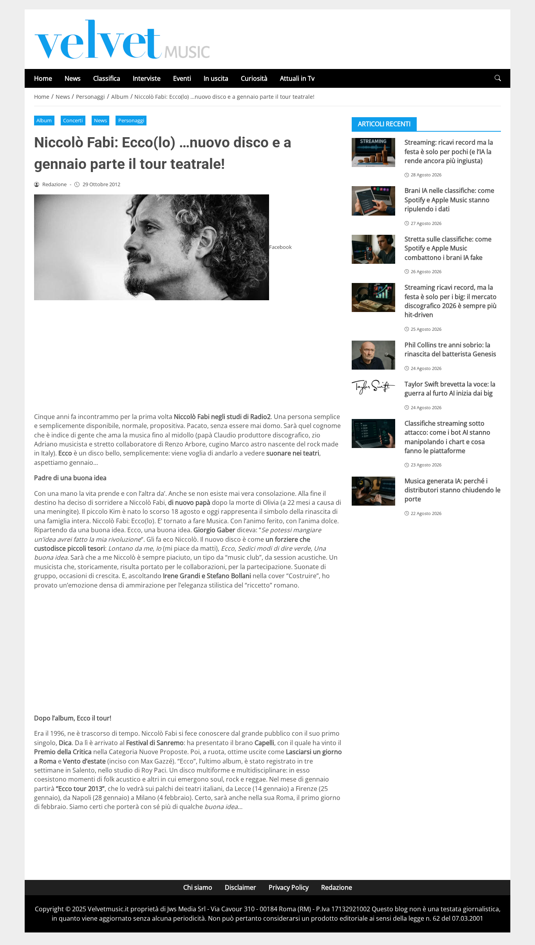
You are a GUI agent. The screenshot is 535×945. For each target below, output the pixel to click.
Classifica (106, 78)
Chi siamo (197, 887)
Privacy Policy (289, 887)
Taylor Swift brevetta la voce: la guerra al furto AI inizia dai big (450, 388)
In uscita (216, 78)
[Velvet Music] (122, 38)
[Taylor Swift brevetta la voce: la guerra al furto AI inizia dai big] (373, 387)
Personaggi (131, 120)
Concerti (73, 120)
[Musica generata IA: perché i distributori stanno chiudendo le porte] (373, 490)
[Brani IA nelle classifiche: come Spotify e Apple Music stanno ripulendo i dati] (373, 200)
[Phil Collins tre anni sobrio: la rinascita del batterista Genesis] (373, 355)
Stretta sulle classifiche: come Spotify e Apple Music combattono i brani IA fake (448, 248)
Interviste (147, 78)
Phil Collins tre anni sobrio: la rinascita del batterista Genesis (450, 349)
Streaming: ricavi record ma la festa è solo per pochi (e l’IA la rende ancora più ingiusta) (449, 151)
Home (43, 78)
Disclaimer (240, 887)
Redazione (336, 887)
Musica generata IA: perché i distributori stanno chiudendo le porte (453, 489)
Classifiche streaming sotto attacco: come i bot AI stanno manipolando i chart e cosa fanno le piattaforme (447, 437)
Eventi (182, 78)
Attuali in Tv (297, 78)
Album (44, 120)
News (73, 78)
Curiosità (254, 78)
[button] (498, 78)
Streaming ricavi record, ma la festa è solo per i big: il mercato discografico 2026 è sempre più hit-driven (451, 301)
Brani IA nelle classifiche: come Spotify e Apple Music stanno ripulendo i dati (449, 199)
